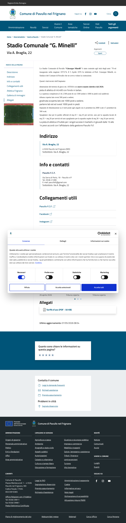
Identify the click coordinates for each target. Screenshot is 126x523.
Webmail (72, 516)
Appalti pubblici (41, 451)
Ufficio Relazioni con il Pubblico (18, 496)
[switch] (49, 277)
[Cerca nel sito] (115, 13)
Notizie (97, 439)
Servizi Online (86, 25)
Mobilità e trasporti (72, 447)
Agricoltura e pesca (43, 439)
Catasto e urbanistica (44, 459)
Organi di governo (12, 439)
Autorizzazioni (41, 455)
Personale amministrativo (16, 443)
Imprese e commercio (73, 443)
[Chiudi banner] (116, 234)
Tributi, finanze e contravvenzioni (71, 457)
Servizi (45, 27)
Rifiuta (27, 287)
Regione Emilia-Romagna (17, 3)
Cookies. (38, 262)
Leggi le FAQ (40, 480)
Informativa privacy (72, 488)
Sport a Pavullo (32, 37)
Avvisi (96, 447)
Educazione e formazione (45, 467)
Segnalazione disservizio (45, 484)
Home (9, 37)
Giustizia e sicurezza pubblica (76, 439)
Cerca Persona (113, 516)
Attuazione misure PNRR (74, 500)
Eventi (96, 467)
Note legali (68, 492)
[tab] (74, 299)
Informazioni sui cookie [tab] (100, 241)
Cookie (67, 484)
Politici (8, 447)
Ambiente (39, 443)
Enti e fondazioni (12, 451)
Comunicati (98, 443)
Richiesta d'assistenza (44, 492)
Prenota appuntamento (44, 488)
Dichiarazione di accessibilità (76, 496)
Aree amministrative (14, 459)
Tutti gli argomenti (113, 25)
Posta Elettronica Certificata (17, 505)
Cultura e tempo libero (44, 463)
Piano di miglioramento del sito (18, 516)
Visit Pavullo (98, 25)
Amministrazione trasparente (76, 480)
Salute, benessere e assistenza (77, 451)
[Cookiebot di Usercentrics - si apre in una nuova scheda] (99, 234)
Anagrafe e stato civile (44, 447)
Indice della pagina (14, 64)
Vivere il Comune (58, 25)
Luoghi (97, 463)
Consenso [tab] (26, 241)
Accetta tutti (99, 287)
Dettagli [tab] (63, 241)
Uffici (7, 455)
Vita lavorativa (70, 467)
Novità (33, 27)
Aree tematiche (72, 25)
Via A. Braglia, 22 (50, 144)
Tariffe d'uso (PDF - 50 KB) (59, 309)
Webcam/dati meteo (50, 516)
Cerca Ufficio (91, 516)
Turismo (67, 463)
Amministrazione (16, 27)
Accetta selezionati (63, 287)
